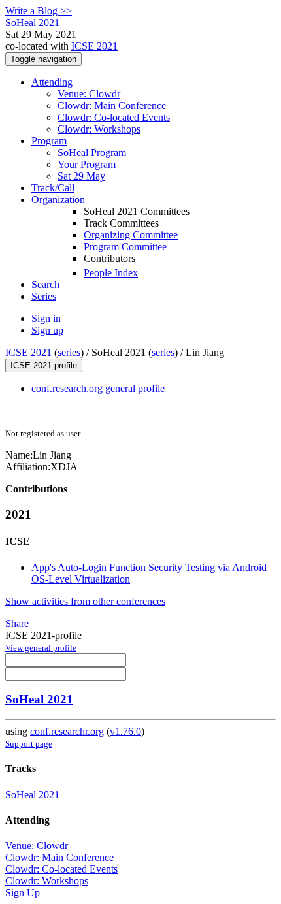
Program (49, 140)
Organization (58, 199)
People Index (111, 272)
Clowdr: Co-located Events (114, 117)
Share (17, 623)
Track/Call (52, 187)
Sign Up (22, 892)
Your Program (87, 164)
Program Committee (125, 246)
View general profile (40, 648)
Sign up (47, 330)
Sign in (46, 318)
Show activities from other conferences (85, 601)
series (69, 352)
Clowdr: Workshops (99, 129)
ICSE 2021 (94, 46)
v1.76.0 (125, 731)
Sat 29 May (81, 176)
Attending (52, 82)
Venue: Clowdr (89, 93)
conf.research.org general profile (98, 388)
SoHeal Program (92, 152)
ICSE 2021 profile (43, 365)
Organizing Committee (131, 234)
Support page (28, 744)
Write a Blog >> (38, 10)
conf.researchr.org (67, 731)
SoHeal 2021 (39, 699)
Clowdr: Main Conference (112, 105)
